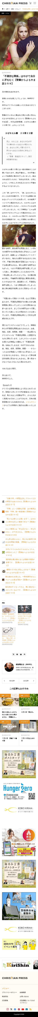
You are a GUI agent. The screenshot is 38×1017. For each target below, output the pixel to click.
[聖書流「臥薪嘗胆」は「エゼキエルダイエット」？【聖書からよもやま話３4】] (9, 609)
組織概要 (23, 992)
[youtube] (23, 1009)
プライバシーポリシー (9, 992)
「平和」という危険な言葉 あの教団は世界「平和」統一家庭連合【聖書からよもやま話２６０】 (20, 512)
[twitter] (11, 1009)
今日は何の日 (24, 721)
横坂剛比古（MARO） (24, 664)
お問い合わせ (24, 996)
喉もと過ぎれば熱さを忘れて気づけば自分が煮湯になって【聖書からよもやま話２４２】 (24, 618)
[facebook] (15, 1009)
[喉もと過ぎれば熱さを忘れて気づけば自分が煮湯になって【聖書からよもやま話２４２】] (25, 609)
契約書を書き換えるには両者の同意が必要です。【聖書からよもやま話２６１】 (20, 562)
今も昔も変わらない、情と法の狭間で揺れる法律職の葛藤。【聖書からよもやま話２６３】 (20, 542)
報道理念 (5, 996)
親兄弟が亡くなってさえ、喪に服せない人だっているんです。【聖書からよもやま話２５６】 (20, 590)
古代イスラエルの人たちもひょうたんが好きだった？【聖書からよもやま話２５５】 (20, 552)
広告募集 (5, 1000)
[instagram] (8, 1009)
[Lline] (20, 654)
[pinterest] (19, 1009)
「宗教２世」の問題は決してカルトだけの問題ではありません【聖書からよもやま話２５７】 (20, 501)
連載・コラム (5, 13)
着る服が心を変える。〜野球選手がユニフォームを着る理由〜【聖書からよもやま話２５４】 (20, 580)
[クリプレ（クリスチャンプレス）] (14, 3)
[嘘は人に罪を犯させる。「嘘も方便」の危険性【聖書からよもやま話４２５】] (9, 631)
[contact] (27, 1009)
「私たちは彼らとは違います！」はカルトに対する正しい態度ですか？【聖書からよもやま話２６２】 (20, 522)
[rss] (30, 1009)
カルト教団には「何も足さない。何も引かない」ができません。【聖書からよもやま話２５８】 (20, 532)
